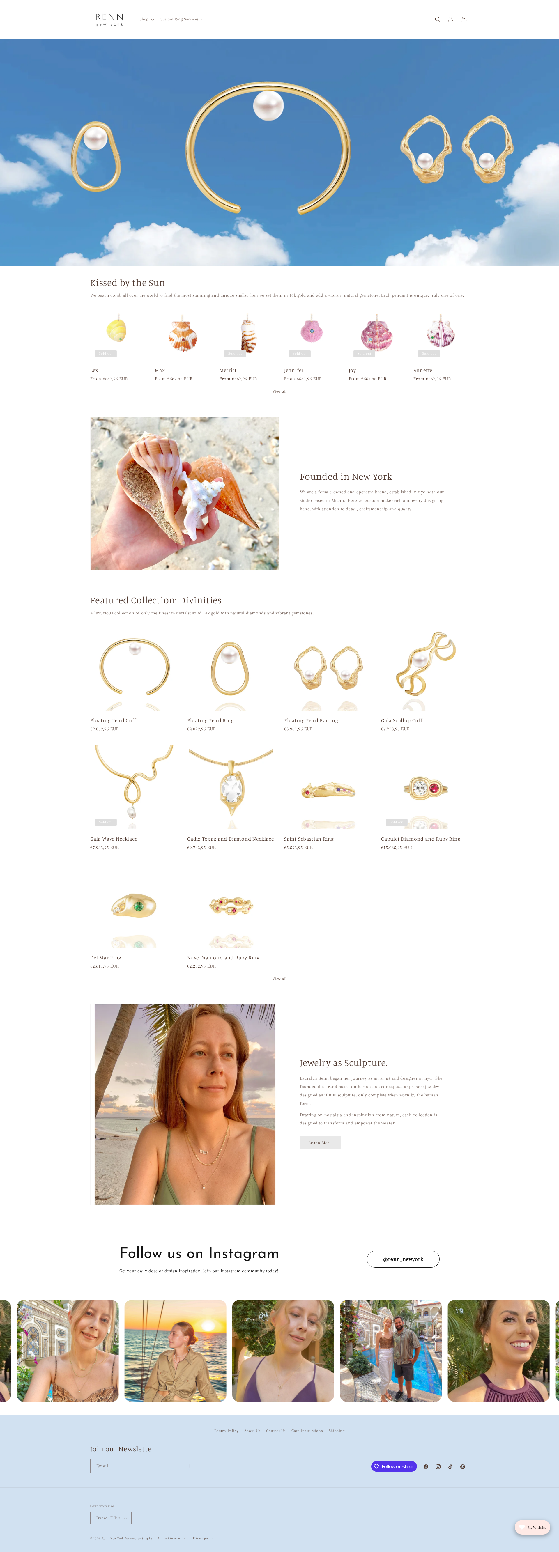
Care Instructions (307, 1431)
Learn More (320, 1142)
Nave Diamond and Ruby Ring (223, 957)
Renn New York (113, 1538)
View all (280, 391)
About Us (252, 1431)
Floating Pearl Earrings (312, 720)
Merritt (228, 370)
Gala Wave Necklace (113, 839)
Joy (352, 370)
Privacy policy (203, 1538)
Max (160, 370)
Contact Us (276, 1431)
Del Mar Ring (105, 957)
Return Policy (226, 1431)
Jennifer (294, 370)
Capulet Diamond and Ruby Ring (421, 839)
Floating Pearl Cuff (113, 720)
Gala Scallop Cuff (401, 720)
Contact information (172, 1538)
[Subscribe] (188, 1466)
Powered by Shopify (139, 1538)
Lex (94, 370)
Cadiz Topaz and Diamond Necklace (230, 839)
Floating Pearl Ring (210, 720)
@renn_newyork (403, 1259)
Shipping (337, 1431)
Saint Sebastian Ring (309, 839)
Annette (423, 370)
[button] (146, 19)
